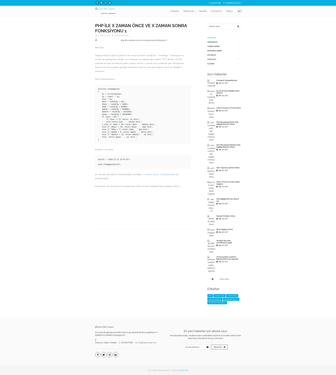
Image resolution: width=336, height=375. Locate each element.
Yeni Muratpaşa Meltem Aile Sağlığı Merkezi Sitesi (228, 146)
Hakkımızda (188, 11)
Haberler (203, 11)
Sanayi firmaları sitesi (225, 216)
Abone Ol (218, 347)
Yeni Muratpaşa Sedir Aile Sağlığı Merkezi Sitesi (227, 123)
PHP (210, 295)
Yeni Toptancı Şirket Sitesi (228, 168)
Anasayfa (174, 11)
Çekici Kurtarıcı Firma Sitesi (228, 108)
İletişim (229, 11)
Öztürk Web (183, 370)
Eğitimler (211, 55)
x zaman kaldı (232, 295)
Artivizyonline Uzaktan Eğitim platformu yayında (227, 258)
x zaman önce (219, 295)
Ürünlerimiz (216, 11)
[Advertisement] (143, 210)
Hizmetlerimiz (213, 46)
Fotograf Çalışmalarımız (226, 80)
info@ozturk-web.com (233, 3)
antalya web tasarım (231, 299)
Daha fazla (224, 279)
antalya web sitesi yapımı (217, 303)
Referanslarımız (214, 51)
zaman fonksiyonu (215, 299)
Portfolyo (211, 59)
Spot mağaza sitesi (224, 229)
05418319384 (216, 3)
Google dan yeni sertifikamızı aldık (224, 242)
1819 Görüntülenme (121, 35)
